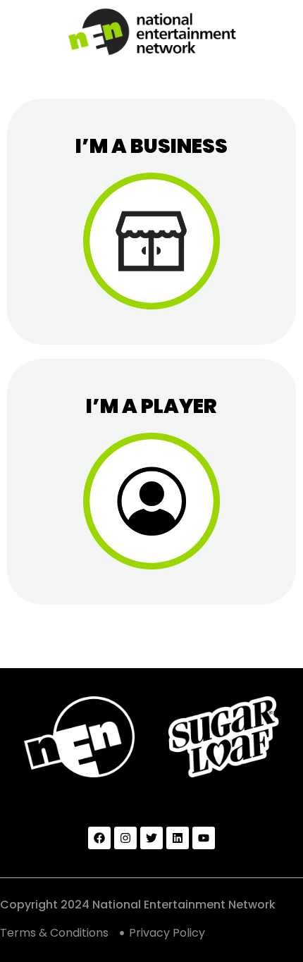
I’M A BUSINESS (151, 146)
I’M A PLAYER (151, 406)
